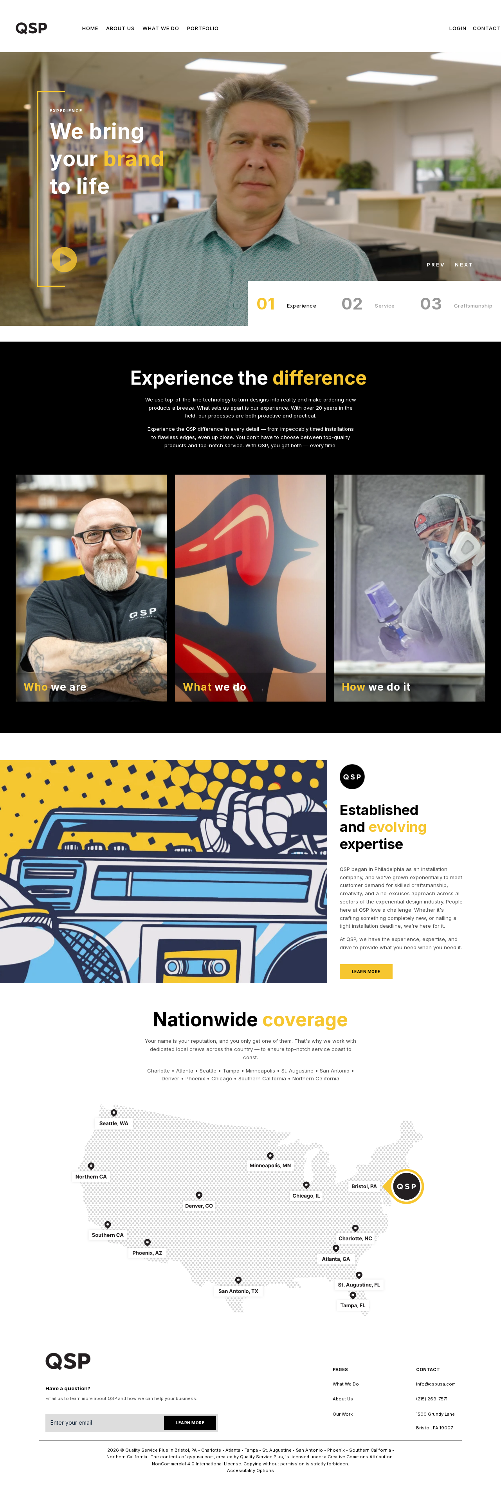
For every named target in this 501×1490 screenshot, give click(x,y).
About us (120, 28)
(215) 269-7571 (431, 1399)
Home (90, 28)
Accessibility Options (250, 1470)
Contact (487, 28)
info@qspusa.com (436, 1384)
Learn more (366, 971)
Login (458, 28)
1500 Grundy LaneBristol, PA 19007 (435, 1421)
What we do (160, 28)
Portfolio (203, 28)
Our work (343, 1414)
